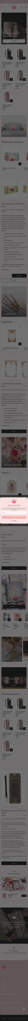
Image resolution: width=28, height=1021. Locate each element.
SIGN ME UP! (14, 517)
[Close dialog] (26, 498)
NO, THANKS (14, 520)
